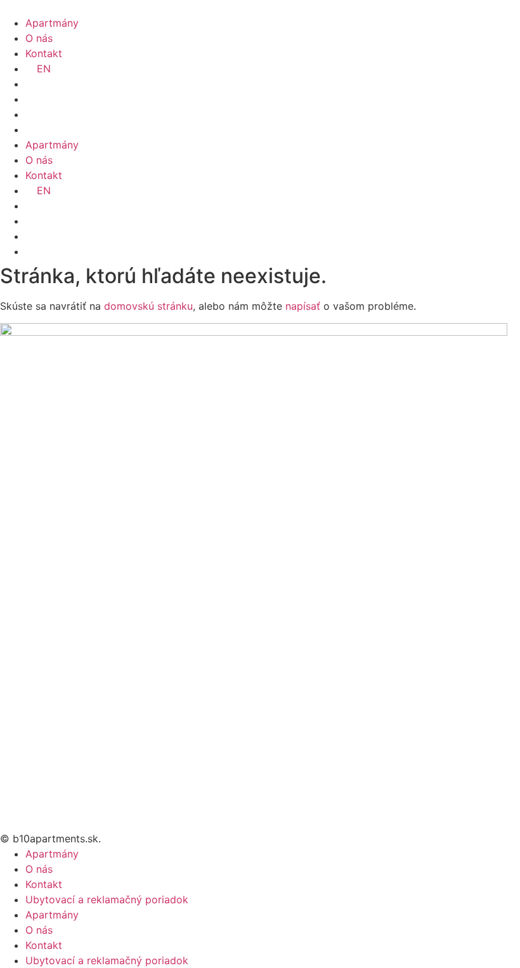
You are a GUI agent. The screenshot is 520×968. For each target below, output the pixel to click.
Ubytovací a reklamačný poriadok (106, 899)
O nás (39, 38)
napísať (302, 306)
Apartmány (52, 23)
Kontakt (43, 53)
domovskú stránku (148, 306)
